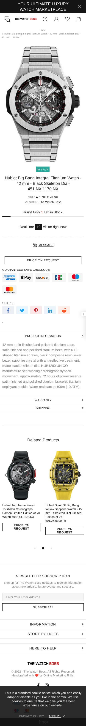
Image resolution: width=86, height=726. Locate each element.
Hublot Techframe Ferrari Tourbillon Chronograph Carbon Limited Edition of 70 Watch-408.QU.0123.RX (21, 511)
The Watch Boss (25, 19)
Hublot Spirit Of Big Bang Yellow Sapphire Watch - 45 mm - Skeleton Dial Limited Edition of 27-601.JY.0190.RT (63, 512)
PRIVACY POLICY (31, 716)
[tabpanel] (21, 494)
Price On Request (21, 527)
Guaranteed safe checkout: (26, 269)
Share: (8, 303)
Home (43, 30)
